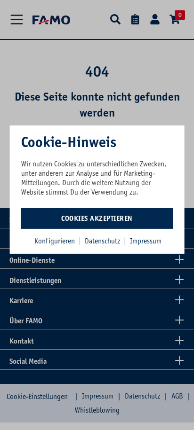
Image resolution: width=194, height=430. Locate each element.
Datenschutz (103, 240)
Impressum (146, 240)
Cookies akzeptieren (97, 218)
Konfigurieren (54, 240)
